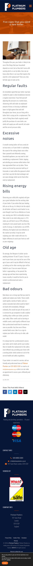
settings (8, 559)
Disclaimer (24, 538)
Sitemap (16, 541)
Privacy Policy (8, 538)
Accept (5, 563)
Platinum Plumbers (14, 543)
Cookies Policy (16, 538)
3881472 (14, 548)
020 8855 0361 (16, 366)
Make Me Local (19, 551)
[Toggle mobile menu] (30, 5)
